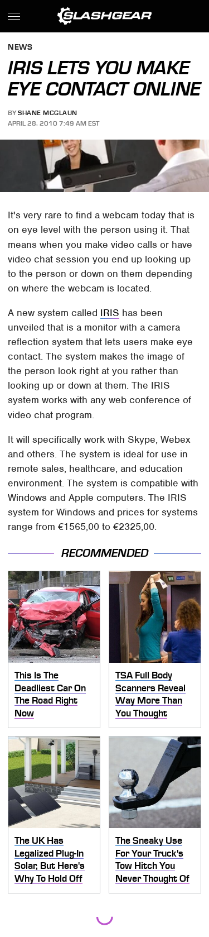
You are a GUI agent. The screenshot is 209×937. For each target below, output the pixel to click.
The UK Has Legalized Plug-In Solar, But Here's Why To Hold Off (49, 859)
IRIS (109, 313)
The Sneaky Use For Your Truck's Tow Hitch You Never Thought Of (152, 859)
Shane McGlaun (47, 113)
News (20, 47)
